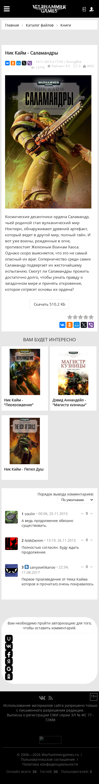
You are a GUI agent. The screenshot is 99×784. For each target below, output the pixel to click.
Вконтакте (42, 698)
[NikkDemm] (11, 543)
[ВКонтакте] (7, 63)
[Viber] (29, 63)
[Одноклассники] (13, 63)
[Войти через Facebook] (9, 654)
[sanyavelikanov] (11, 570)
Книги (65, 25)
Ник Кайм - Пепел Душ (23, 469)
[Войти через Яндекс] (9, 661)
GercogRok (73, 62)
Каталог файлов (40, 25)
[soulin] (11, 516)
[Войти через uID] (9, 638)
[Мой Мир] (18, 63)
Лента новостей (50, 698)
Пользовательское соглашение (48, 759)
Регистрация (92, 9)
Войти (85, 9)
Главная (12, 25)
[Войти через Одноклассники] (9, 676)
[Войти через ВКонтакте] (9, 646)
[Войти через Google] (9, 669)
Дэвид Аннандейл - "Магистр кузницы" (70, 402)
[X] (24, 63)
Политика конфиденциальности (50, 764)
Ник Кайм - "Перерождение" (19, 402)
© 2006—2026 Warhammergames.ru (48, 754)
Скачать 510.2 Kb (49, 304)
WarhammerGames (49, 9)
